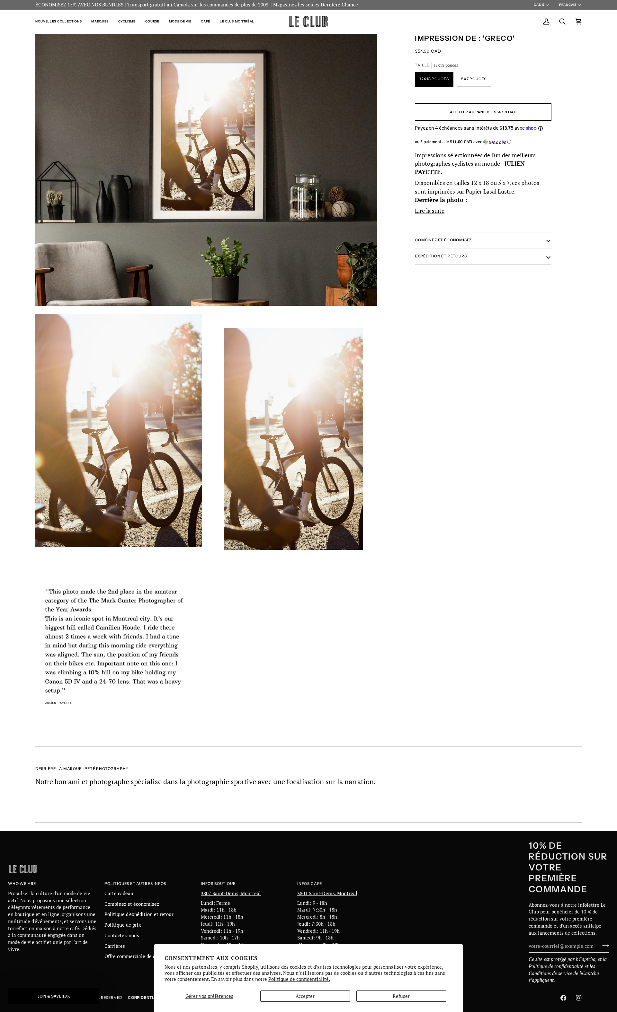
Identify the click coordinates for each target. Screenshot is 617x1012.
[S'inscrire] (603, 945)
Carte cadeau (118, 893)
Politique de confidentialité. (299, 979)
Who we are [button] (22, 883)
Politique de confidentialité (556, 966)
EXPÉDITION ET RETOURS (441, 256)
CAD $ (539, 4)
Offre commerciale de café (133, 956)
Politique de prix (122, 925)
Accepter (305, 996)
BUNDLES (112, 5)
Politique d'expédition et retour (139, 914)
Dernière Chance (339, 5)
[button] (60, 22)
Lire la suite (429, 210)
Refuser (401, 996)
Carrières (114, 946)
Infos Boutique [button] (218, 883)
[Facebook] (563, 998)
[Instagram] (579, 998)
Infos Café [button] (309, 883)
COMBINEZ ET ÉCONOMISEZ (443, 240)
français (567, 4)
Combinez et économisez (131, 904)
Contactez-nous (121, 935)
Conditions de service (550, 973)
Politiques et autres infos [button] (135, 883)
